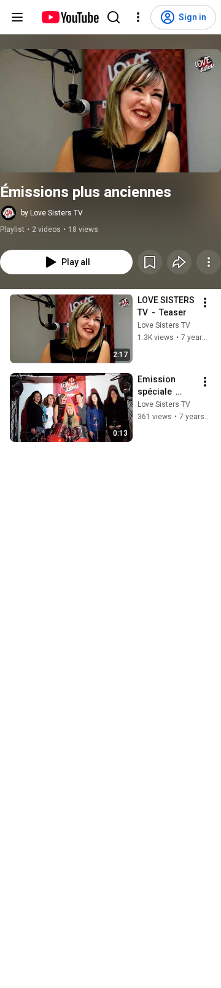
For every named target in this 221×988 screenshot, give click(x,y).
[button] (110, 110)
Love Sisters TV (164, 325)
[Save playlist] (150, 262)
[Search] (113, 17)
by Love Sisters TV (52, 213)
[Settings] (138, 17)
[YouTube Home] (69, 17)
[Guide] (17, 17)
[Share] (179, 262)
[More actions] (208, 262)
